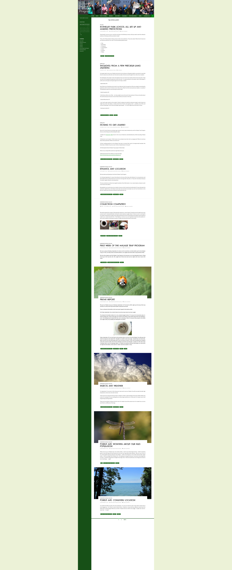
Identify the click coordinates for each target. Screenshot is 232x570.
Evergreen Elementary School (115, 171)
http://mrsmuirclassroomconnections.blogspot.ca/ (110, 155)
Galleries (124, 15)
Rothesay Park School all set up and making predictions (120, 28)
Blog (97, 15)
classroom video (109, 134)
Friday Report (107, 299)
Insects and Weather (111, 386)
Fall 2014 (110, 166)
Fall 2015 (101, 24)
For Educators (133, 15)
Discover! (117, 15)
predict (115, 115)
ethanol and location (113, 169)
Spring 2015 (102, 63)
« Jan (81, 34)
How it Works (103, 15)
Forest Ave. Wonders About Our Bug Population (120, 445)
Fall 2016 (81, 46)
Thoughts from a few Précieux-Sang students (120, 66)
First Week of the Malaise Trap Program (122, 245)
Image (102, 206)
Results (111, 15)
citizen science (103, 262)
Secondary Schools (83, 49)
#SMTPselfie (103, 235)
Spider (126, 348)
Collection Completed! (113, 204)
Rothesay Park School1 (114, 31)
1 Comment (120, 70)
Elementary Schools (104, 166)
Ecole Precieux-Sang (112, 70)
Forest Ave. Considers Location (117, 500)
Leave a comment (124, 31)
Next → (125, 519)
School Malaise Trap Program (84, 48)
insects (111, 115)
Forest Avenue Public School (118, 206)
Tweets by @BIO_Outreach (84, 17)
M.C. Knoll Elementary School (114, 127)
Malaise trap (116, 194)
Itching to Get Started (112, 125)
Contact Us (147, 15)
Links (140, 15)
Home (92, 15)
